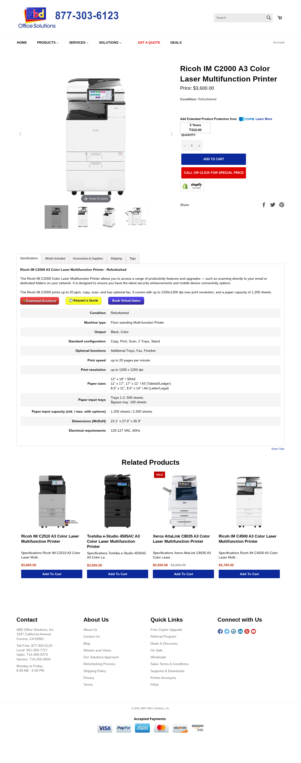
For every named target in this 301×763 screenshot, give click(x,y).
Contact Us (91, 636)
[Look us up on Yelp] (247, 631)
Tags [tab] (133, 258)
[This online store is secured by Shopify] (192, 186)
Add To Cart (51, 574)
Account (279, 42)
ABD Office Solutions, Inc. (155, 708)
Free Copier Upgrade (166, 629)
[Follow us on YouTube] (253, 631)
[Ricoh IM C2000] (56, 217)
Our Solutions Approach (101, 657)
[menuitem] (22, 42)
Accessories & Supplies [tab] (88, 258)
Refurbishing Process (99, 664)
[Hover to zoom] (95, 134)
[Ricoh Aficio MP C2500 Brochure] (39, 303)
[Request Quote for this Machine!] (84, 303)
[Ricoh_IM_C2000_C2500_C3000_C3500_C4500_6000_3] (135, 217)
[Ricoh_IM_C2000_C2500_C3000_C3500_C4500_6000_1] (83, 217)
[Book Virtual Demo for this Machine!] (126, 303)
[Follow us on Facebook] (220, 631)
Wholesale (158, 657)
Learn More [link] (264, 119)
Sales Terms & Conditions (169, 664)
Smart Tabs (278, 448)
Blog (86, 643)
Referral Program (163, 636)
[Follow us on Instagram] (233, 631)
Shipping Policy (94, 671)
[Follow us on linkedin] (240, 631)
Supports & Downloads (167, 671)
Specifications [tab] (29, 258)
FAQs (154, 684)
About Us (90, 629)
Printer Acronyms (163, 678)
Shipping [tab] (116, 258)
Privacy (88, 678)
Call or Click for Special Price (214, 172)
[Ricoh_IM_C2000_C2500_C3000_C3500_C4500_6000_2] (109, 217)
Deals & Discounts (164, 643)
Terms (88, 684)
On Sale (156, 650)
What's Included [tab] (55, 258)
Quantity (188, 135)
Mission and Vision (97, 650)
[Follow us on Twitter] (227, 631)
